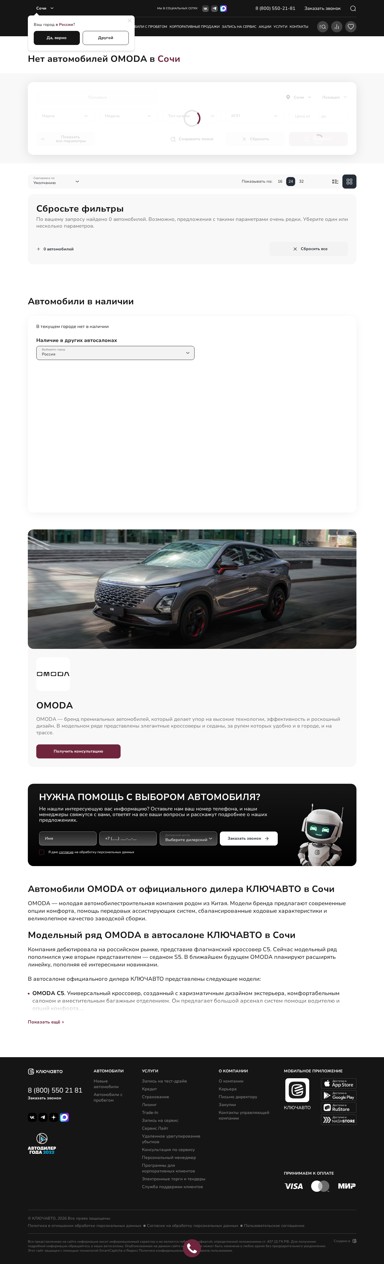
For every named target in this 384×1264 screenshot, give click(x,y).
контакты (299, 26)
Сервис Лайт (155, 1128)
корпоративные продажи (195, 26)
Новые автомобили (106, 1083)
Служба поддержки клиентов (172, 1187)
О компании (231, 1081)
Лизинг (149, 1104)
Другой (105, 37)
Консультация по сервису (168, 1149)
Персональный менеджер (169, 1157)
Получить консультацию (78, 751)
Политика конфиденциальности (165, 1250)
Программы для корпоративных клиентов (168, 1168)
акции (265, 26)
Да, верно (57, 37)
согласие (66, 852)
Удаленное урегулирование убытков (171, 1139)
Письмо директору (238, 1097)
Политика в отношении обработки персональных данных (84, 1226)
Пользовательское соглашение (274, 1226)
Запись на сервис (160, 1120)
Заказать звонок (244, 838)
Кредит (149, 1089)
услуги (280, 26)
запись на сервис (239, 26)
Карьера (228, 1089)
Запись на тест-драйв (164, 1081)
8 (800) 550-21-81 (275, 8)
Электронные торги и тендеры (173, 1179)
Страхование (155, 1097)
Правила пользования (213, 1250)
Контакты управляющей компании (244, 1115)
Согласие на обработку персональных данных (192, 1226)
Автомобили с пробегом (143, 26)
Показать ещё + (46, 1022)
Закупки (227, 1104)
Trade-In (150, 1112)
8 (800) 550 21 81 (55, 1090)
